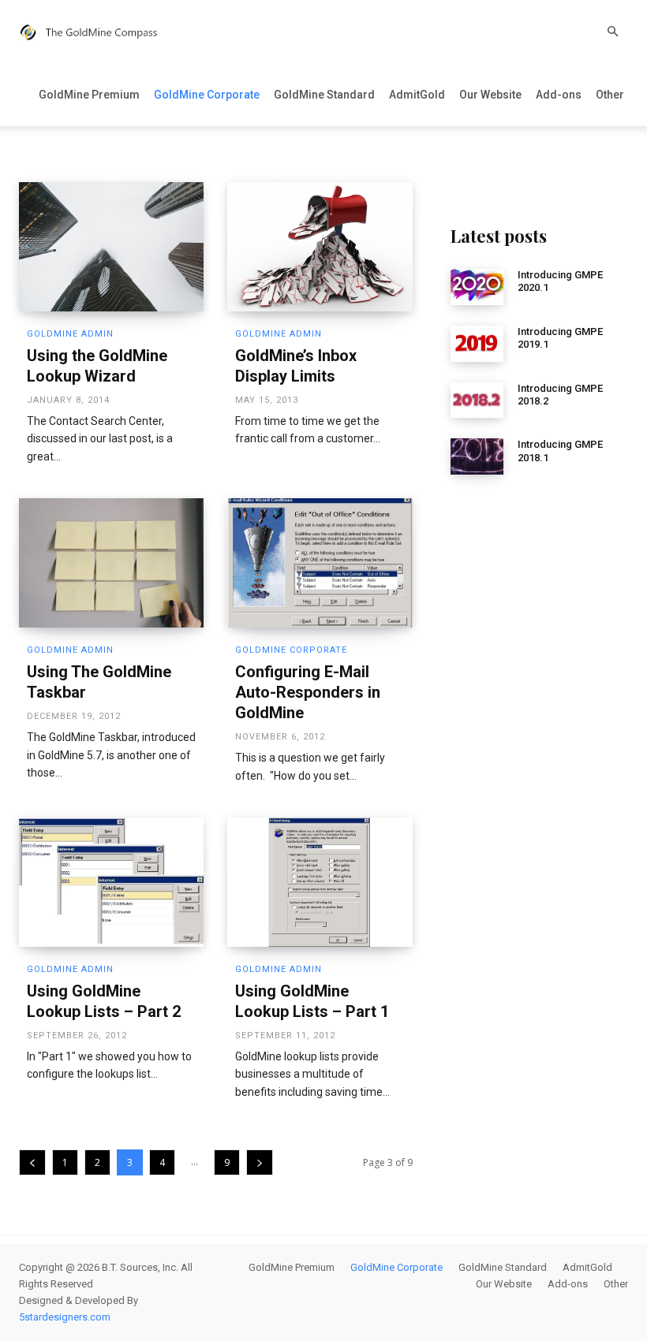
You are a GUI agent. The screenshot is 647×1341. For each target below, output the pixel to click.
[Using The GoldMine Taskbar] (111, 563)
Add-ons (559, 94)
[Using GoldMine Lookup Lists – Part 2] (111, 882)
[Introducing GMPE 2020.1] (477, 287)
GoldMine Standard (324, 94)
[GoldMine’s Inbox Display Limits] (319, 246)
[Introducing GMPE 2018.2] (477, 400)
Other (610, 94)
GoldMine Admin (70, 334)
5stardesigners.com (64, 1317)
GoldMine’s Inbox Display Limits (296, 366)
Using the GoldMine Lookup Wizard (97, 366)
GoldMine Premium (89, 94)
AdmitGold (417, 94)
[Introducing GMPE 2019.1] (477, 344)
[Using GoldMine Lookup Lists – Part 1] (319, 882)
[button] (612, 31)
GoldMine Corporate (207, 94)
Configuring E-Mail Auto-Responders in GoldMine (307, 692)
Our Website (490, 94)
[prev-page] (32, 1162)
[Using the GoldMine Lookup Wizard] (111, 246)
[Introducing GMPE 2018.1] (477, 456)
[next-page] (259, 1162)
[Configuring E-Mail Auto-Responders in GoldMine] (319, 563)
